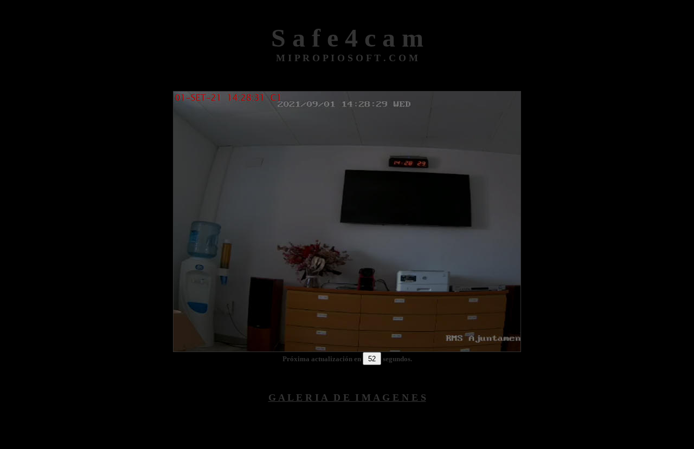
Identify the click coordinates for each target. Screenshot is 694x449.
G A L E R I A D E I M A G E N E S (347, 397)
